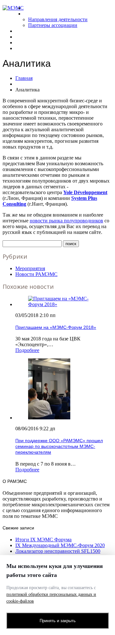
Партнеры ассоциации (52, 25)
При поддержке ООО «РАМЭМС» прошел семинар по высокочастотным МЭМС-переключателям (59, 446)
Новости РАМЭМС (36, 274)
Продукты (26, 37)
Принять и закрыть (58, 620)
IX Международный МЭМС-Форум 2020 (60, 545)
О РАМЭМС (36, 14)
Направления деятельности (58, 19)
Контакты (26, 48)
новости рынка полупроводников (66, 220)
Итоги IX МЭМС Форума (43, 539)
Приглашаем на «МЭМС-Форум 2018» (55, 327)
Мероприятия (30, 268)
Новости (24, 31)
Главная (33, 8)
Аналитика (26, 42)
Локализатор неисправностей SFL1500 (57, 551)
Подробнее (27, 350)
